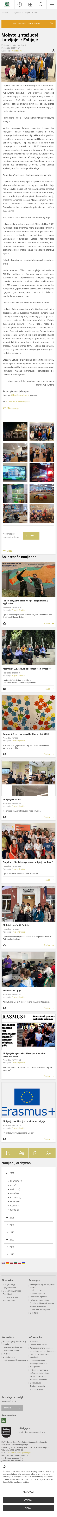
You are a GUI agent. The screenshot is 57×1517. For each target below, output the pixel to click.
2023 (12, 1232)
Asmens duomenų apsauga (41, 1348)
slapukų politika (22, 1482)
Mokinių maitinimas (38, 1306)
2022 (12, 1240)
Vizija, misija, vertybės (12, 1291)
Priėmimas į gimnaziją (39, 1370)
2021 (12, 1247)
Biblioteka (34, 1313)
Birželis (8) (15, 1189)
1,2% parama (35, 1367)
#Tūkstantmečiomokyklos (18, 401)
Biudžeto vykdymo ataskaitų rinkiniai (14, 1343)
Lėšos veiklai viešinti (11, 1351)
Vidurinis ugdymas (37, 1294)
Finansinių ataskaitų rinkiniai (14, 1347)
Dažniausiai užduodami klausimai (39, 1355)
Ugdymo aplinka (9, 1288)
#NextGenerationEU (20, 395)
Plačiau (47, 623)
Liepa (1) (13, 1185)
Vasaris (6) (15, 1206)
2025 (12, 1218)
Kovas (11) (15, 1202)
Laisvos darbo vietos (38, 1345)
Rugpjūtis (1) (16, 1181)
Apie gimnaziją (9, 1284)
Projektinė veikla (31, 12)
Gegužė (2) (14, 1194)
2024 (12, 1225)
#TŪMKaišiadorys (11, 408)
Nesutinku (28, 1500)
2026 (12, 1173)
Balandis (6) (15, 1198)
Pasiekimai (7, 1294)
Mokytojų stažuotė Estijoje (16, 925)
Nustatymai (28, 1492)
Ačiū (30, 536)
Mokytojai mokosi (12, 799)
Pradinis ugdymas (37, 1290)
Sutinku (28, 1508)
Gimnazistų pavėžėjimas (40, 1310)
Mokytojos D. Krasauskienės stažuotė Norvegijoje (27, 669)
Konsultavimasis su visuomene (43, 1351)
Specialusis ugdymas (38, 1297)
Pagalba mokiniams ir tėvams (42, 1303)
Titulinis (4, 12)
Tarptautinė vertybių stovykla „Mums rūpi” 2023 (26, 734)
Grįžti (9, 550)
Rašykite (7, 1408)
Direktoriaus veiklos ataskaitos (15, 1360)
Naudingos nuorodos (38, 1364)
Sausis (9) (14, 1210)
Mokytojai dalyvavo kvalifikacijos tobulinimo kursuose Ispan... (24, 1054)
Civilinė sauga (35, 1383)
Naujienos (16, 12)
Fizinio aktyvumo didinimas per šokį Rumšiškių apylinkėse (25, 602)
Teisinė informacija (37, 1386)
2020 (12, 1254)
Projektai (6, 1354)
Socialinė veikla (9, 1301)
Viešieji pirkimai (9, 1357)
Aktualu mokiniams (38, 1376)
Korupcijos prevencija (38, 1380)
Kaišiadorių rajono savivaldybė (32, 1432)
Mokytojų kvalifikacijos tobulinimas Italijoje (24, 1121)
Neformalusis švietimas (39, 1300)
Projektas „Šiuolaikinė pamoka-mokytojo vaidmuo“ (28, 862)
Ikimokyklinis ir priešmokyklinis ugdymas (42, 1285)
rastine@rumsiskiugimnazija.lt (18, 1453)
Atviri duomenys (36, 1389)
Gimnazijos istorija (10, 1297)
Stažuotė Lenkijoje (12, 990)
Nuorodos (34, 1342)
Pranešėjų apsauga (37, 1360)
